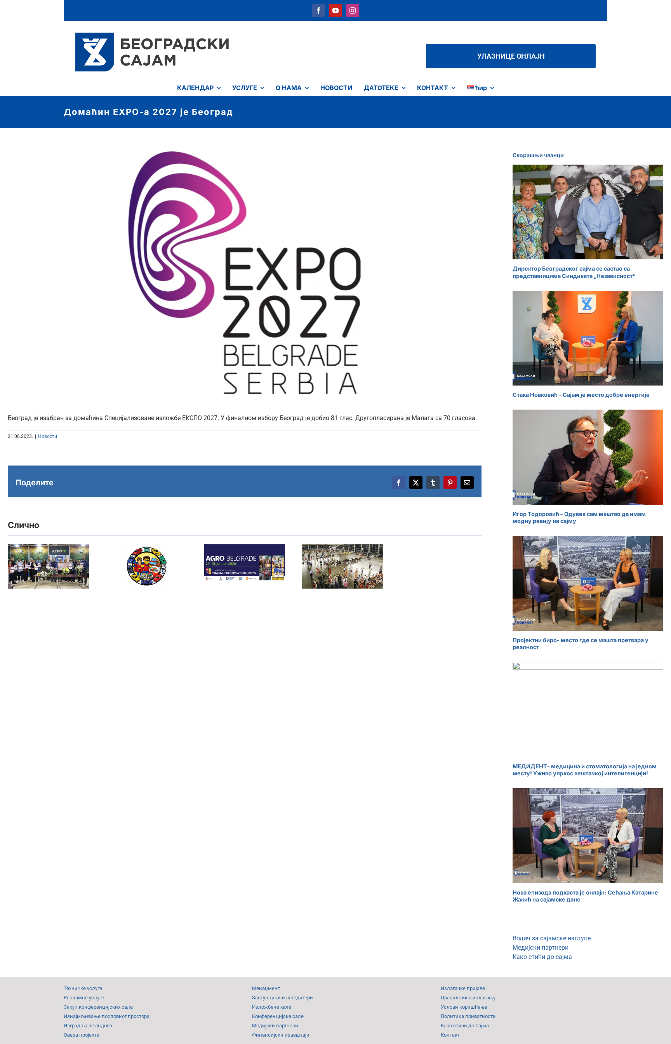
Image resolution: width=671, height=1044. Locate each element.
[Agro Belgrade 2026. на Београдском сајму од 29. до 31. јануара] (273, 569)
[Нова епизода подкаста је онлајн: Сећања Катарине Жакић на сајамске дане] (588, 835)
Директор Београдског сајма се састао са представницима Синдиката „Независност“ (574, 272)
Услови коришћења (464, 1007)
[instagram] (352, 10)
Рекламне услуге (84, 998)
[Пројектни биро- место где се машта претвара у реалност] (588, 583)
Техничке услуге (83, 988)
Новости (47, 436)
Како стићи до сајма (542, 957)
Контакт (450, 1035)
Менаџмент (266, 988)
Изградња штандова (88, 1025)
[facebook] (318, 10)
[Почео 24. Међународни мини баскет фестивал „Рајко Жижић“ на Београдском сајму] (383, 569)
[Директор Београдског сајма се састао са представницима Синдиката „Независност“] (588, 212)
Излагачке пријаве (463, 988)
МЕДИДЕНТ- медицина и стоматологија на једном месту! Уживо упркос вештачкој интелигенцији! (585, 770)
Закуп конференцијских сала (98, 1007)
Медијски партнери (540, 947)
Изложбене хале (271, 1007)
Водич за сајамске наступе (552, 938)
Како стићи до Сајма (465, 1025)
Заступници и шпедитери (282, 998)
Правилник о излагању (468, 998)
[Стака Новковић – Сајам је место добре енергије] (588, 338)
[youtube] (335, 10)
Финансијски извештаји (280, 1035)
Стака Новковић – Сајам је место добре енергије (581, 394)
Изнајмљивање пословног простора (106, 1016)
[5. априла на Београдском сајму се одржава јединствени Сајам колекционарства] (163, 569)
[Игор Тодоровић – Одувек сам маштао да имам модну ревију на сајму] (588, 457)
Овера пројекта (81, 1035)
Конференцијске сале (278, 1016)
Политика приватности (468, 1016)
